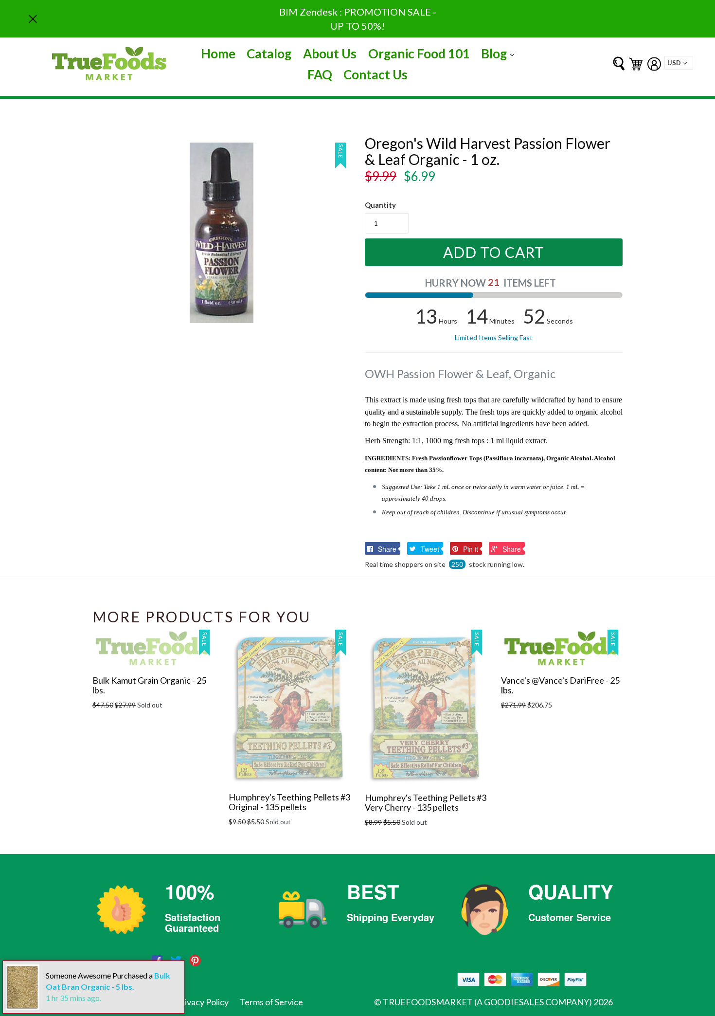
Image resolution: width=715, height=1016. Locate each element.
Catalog (269, 53)
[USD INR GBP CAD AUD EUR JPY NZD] (678, 63)
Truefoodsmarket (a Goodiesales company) (487, 1002)
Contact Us (375, 74)
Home (218, 53)
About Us (330, 53)
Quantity (380, 204)
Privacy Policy (202, 1002)
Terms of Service (271, 1002)
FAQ (319, 74)
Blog (500, 53)
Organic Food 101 (419, 53)
